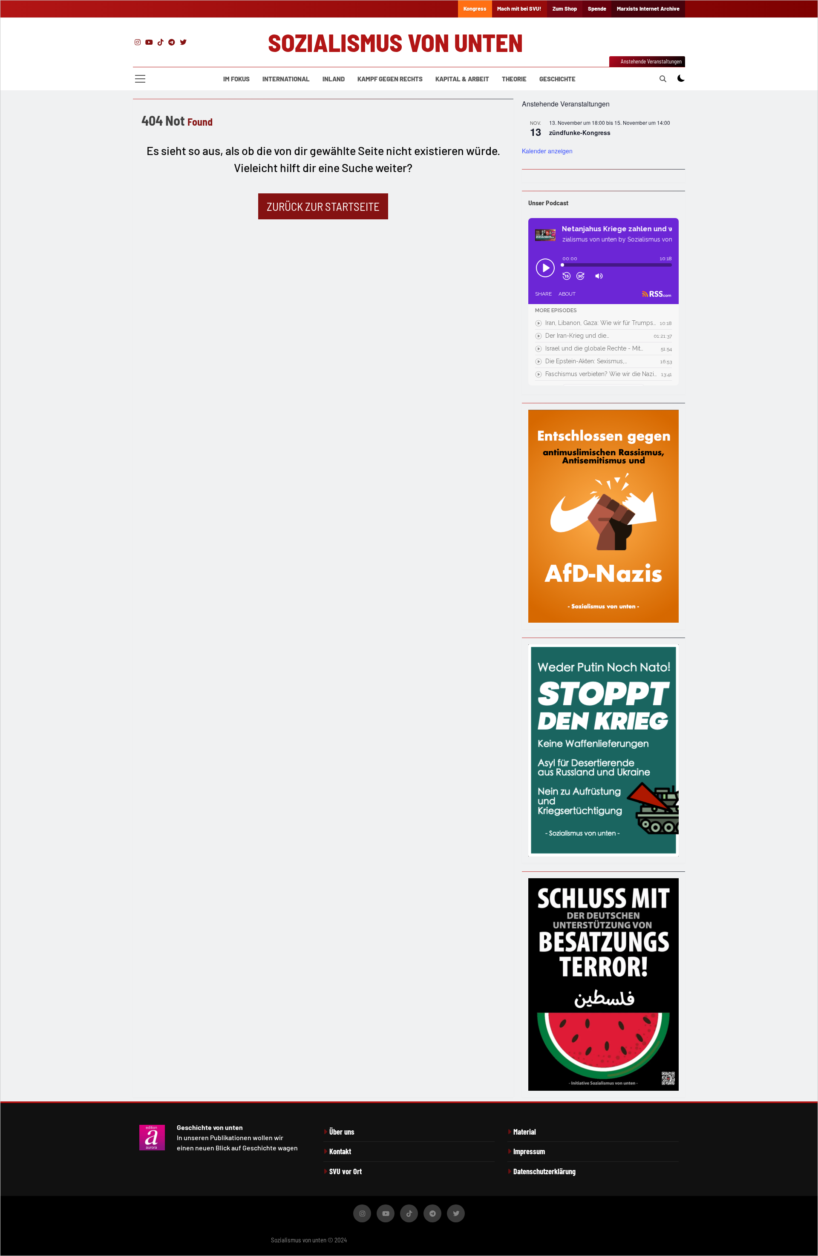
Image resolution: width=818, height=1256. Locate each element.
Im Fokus (236, 79)
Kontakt (340, 1151)
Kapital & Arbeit (462, 79)
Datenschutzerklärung (544, 1171)
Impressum (529, 1151)
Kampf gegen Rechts (390, 79)
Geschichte (557, 79)
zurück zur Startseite (323, 206)
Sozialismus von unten (395, 42)
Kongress (475, 8)
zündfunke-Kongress (580, 132)
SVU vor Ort (345, 1171)
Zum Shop (565, 8)
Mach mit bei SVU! (519, 8)
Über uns (341, 1131)
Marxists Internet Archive (648, 8)
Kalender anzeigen (547, 151)
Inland (334, 79)
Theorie (514, 79)
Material (524, 1131)
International (286, 79)
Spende (597, 8)
